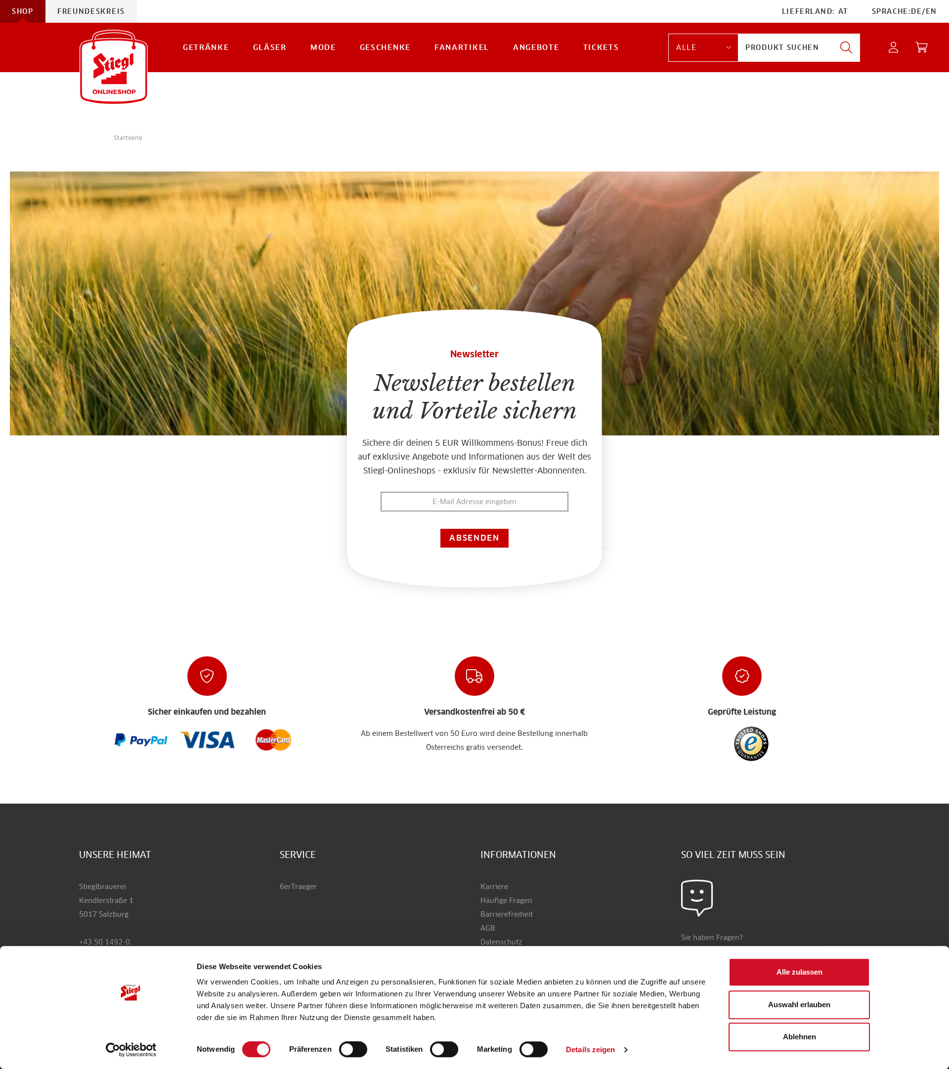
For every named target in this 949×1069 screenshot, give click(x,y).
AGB (487, 928)
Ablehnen (799, 1036)
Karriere (494, 886)
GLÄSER (270, 47)
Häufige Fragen (506, 900)
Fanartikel (461, 47)
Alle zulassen (799, 972)
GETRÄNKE (206, 47)
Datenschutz (501, 942)
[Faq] (141, 739)
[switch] (353, 1050)
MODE (323, 47)
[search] (846, 47)
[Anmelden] (894, 47)
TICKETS (601, 47)
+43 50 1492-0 (104, 942)
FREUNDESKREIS (91, 11)
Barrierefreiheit (506, 914)
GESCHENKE (385, 47)
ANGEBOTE (536, 47)
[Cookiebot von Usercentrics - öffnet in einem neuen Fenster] (131, 1049)
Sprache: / (904, 11)
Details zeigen (590, 1049)
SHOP (23, 11)
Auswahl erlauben (799, 1004)
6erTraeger (298, 886)
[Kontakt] (697, 897)
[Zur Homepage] (113, 67)
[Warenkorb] (922, 47)
